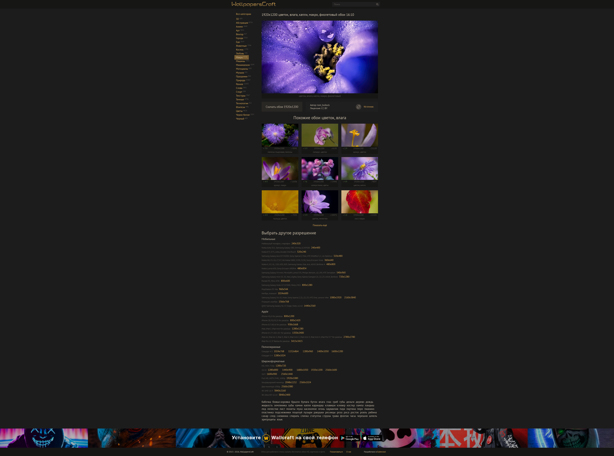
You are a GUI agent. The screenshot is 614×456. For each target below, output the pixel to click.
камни (299, 405)
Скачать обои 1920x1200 (282, 107)
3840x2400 (284, 394)
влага (309, 95)
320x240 (301, 251)
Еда (240, 41)
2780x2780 (349, 336)
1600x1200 (337, 351)
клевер (341, 405)
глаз (328, 402)
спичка (305, 416)
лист (282, 409)
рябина (372, 412)
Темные (242, 99)
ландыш (369, 405)
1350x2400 (298, 332)
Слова (241, 87)
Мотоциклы (244, 68)
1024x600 (283, 293)
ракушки (319, 412)
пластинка (268, 412)
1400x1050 (323, 351)
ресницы (330, 412)
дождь (369, 402)
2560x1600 (331, 369)
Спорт (241, 91)
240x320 (295, 243)
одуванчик (332, 409)
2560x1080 (287, 386)
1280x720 (281, 365)
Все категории (243, 13)
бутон (314, 402)
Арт (240, 30)
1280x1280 (297, 328)
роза (339, 412)
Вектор (241, 34)
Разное (242, 84)
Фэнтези (242, 107)
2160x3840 (350, 297)
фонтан (344, 416)
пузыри (308, 412)
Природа (243, 80)
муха (300, 409)
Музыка (242, 72)
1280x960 (308, 351)
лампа (359, 405)
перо (360, 409)
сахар (265, 416)
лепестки (272, 409)
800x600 (285, 280)
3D (239, 18)
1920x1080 (292, 378)
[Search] (377, 4)
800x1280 (307, 284)
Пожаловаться (336, 451)
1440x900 (287, 369)
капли (316, 95)
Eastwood (381, 451)
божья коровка (281, 402)
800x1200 (289, 316)
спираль (294, 416)
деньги (350, 402)
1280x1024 (279, 355)
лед (264, 409)
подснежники (283, 412)
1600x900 (272, 373)
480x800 (330, 264)
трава (335, 416)
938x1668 (293, 324)
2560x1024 (305, 382)
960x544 (283, 289)
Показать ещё (320, 225)
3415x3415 (297, 341)
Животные (243, 45)
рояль (363, 412)
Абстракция (244, 22)
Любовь (242, 53)
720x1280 (344, 276)
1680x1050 (302, 369)
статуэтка (315, 416)
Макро (241, 57)
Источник (369, 106)
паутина (351, 409)
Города (242, 38)
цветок (302, 95)
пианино (369, 409)
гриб (335, 402)
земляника (280, 405)
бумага (305, 402)
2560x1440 (287, 373)
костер (351, 405)
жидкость (267, 405)
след (272, 416)
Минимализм (245, 64)
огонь (321, 409)
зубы (291, 405)
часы (353, 416)
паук (342, 409)
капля (307, 405)
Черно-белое (245, 114)
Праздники (243, 76)
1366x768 (284, 301)
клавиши (330, 405)
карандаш (318, 405)
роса (346, 412)
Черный (242, 118)
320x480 (338, 255)
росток (355, 412)
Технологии (244, 103)
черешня (362, 416)
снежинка (282, 416)
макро (323, 95)
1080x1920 (335, 297)
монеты (290, 409)
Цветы (241, 110)
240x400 (315, 247)
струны (327, 416)
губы (342, 402)
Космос (242, 49)
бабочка (266, 402)
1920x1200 (317, 369)
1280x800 (273, 369)
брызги (295, 402)
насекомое (310, 409)
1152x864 (293, 351)
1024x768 (279, 351)
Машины (242, 61)
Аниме (241, 26)
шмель (373, 416)
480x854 (301, 268)
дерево (360, 402)
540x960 (341, 272)
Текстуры (243, 95)
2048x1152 (291, 382)
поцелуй (297, 412)
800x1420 (295, 320)
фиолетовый (334, 95)
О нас (348, 451)
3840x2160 (280, 390)
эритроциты (269, 419)
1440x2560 (309, 305)
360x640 (328, 260)
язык (280, 419)
